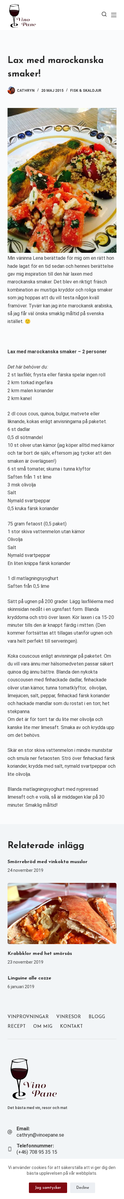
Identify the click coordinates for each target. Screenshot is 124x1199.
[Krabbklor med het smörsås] (62, 913)
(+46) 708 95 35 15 (37, 1152)
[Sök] (104, 14)
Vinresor (68, 1017)
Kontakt (71, 1026)
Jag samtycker (48, 1188)
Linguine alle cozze (29, 978)
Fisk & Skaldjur (85, 90)
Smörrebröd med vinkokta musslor (48, 862)
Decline (82, 1188)
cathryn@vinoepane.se (40, 1135)
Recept (17, 1026)
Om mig (42, 1026)
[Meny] (113, 15)
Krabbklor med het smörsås (40, 953)
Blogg (96, 1017)
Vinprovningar (28, 1017)
